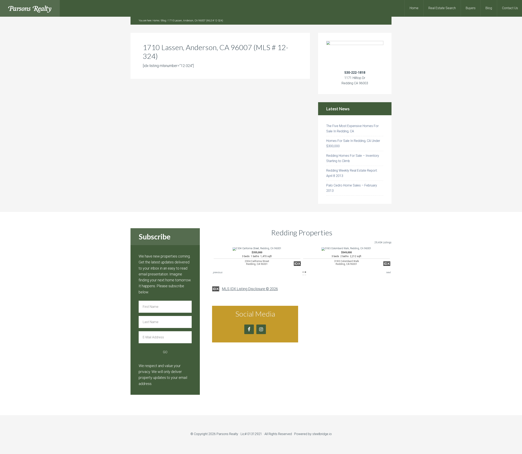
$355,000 (257, 258)
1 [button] (303, 272)
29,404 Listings (383, 242)
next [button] (388, 272)
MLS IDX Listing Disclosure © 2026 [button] (250, 289)
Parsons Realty (30, 8)
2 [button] (305, 272)
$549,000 (346, 258)
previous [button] (217, 272)
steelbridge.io (322, 434)
